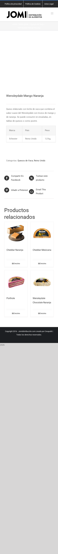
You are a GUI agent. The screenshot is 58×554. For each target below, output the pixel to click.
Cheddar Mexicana (42, 250)
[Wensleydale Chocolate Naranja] (42, 281)
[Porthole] (15, 281)
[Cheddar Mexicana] (42, 233)
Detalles (17, 264)
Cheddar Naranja (14, 250)
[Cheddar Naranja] (15, 233)
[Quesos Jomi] (29, 62)
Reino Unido (39, 160)
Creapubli (48, 331)
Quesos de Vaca (25, 160)
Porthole (10, 298)
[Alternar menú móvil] (52, 13)
